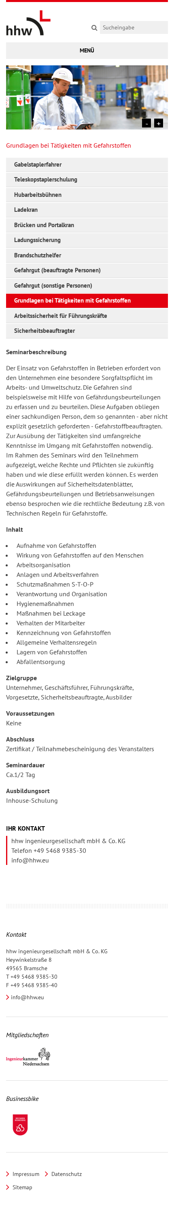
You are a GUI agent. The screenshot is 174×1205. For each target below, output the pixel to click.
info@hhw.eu (30, 860)
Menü (87, 50)
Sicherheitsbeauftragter (44, 330)
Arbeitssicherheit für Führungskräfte (60, 316)
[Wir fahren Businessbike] (20, 1124)
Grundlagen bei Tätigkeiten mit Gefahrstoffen (72, 300)
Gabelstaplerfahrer (38, 164)
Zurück (146, 123)
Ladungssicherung (37, 240)
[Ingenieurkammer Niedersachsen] (28, 1057)
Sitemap (21, 1187)
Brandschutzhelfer (37, 255)
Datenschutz (66, 1174)
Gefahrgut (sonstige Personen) (53, 285)
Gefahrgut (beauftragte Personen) (57, 270)
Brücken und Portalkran (44, 225)
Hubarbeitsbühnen (38, 194)
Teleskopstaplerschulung (45, 179)
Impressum (25, 1174)
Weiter (158, 123)
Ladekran (26, 209)
